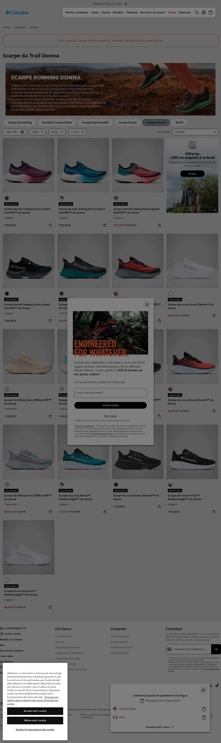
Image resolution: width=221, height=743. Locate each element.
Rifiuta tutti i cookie (35, 720)
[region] (35, 701)
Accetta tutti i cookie (35, 711)
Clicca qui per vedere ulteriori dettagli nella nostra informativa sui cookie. (32, 700)
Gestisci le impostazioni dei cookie (35, 729)
